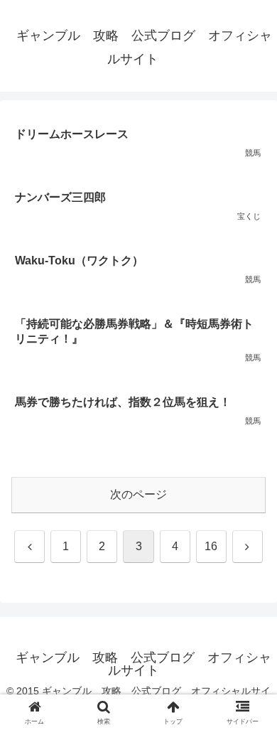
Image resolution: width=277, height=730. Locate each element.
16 (211, 546)
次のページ (138, 494)
